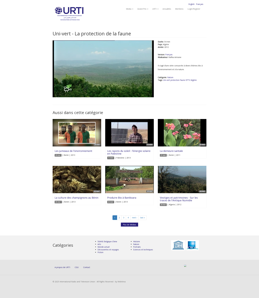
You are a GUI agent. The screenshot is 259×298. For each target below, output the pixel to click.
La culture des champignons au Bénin (76, 197)
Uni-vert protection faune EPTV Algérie (180, 80)
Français (199, 4)
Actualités (167, 9)
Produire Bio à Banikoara (121, 197)
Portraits (137, 247)
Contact (86, 267)
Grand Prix (142, 9)
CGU (77, 267)
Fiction (100, 252)
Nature (170, 77)
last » (142, 217)
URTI (154, 9)
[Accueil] (74, 14)
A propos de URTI (62, 267)
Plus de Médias (129, 224)
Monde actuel (104, 247)
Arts (99, 244)
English (191, 4)
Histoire (136, 241)
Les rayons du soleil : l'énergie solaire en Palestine (128, 152)
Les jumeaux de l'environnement (73, 151)
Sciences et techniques (143, 249)
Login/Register (194, 9)
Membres (179, 9)
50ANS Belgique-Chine (107, 241)
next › (134, 217)
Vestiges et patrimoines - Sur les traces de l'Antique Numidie (179, 199)
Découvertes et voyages (108, 249)
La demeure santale (171, 151)
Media (129, 9)
